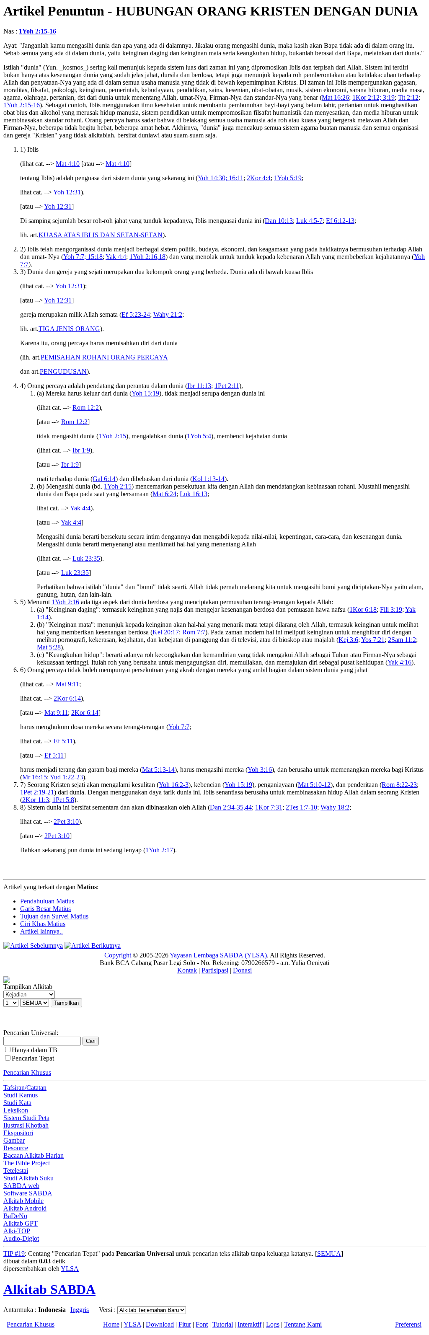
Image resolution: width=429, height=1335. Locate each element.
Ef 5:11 (63, 741)
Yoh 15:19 (145, 393)
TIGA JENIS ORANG (69, 328)
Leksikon (15, 1110)
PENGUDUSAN (63, 371)
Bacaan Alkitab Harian (33, 1155)
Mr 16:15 (34, 777)
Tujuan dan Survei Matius (54, 916)
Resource (15, 1147)
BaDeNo (15, 1215)
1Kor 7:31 (268, 807)
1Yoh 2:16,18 (147, 256)
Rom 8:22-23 (399, 784)
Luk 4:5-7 (309, 220)
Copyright (117, 955)
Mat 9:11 (67, 684)
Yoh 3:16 (260, 769)
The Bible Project (26, 1163)
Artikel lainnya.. (41, 931)
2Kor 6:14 (67, 698)
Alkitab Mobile (23, 1200)
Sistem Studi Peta (26, 1117)
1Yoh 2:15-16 (37, 31)
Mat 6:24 (164, 493)
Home (111, 1324)
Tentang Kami (303, 1324)
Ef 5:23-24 (135, 314)
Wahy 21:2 (167, 314)
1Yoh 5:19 (288, 177)
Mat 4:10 (68, 163)
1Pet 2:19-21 (37, 792)
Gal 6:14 (104, 478)
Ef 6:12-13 (340, 220)
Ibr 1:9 (81, 450)
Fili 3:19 (391, 609)
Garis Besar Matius (45, 908)
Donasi (242, 970)
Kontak (187, 970)
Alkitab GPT (20, 1223)
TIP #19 (14, 1253)
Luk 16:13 (193, 493)
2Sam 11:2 (402, 639)
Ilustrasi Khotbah (26, 1125)
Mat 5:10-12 (314, 784)
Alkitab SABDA (49, 1289)
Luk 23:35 (86, 558)
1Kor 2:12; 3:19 (373, 97)
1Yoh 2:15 (112, 436)
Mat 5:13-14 (158, 769)
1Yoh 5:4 (199, 436)
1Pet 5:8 (63, 799)
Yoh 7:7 (178, 726)
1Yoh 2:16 (65, 601)
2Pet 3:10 (66, 821)
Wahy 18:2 (334, 807)
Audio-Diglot (21, 1238)
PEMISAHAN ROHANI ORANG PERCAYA (104, 357)
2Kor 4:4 (259, 177)
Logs (272, 1324)
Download (160, 1324)
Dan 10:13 (279, 220)
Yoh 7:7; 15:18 (83, 256)
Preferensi (408, 1324)
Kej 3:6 (348, 639)
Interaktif (249, 1324)
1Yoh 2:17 (159, 850)
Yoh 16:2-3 (174, 784)
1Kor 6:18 (363, 609)
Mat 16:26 (335, 97)
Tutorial (222, 1324)
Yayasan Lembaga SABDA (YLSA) (218, 955)
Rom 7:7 (193, 632)
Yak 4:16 (399, 662)
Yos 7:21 (373, 639)
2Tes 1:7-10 (301, 807)
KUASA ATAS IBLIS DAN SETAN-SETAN (101, 234)
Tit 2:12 (408, 97)
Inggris (79, 1309)
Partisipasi (215, 970)
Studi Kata (17, 1102)
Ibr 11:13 (199, 385)
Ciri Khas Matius (42, 923)
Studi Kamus (20, 1095)
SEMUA (329, 1253)
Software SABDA (27, 1193)
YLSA (70, 1268)
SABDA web (21, 1185)
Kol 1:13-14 (208, 478)
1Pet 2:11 (226, 385)
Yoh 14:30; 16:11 (220, 177)
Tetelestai (15, 1170)
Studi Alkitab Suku (28, 1178)
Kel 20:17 (165, 632)
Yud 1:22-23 (66, 777)
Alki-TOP (16, 1230)
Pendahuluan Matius (47, 901)
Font (202, 1324)
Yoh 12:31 (67, 192)
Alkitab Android (25, 1208)
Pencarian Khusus (27, 1072)
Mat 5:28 (49, 647)
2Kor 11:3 (35, 799)
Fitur (184, 1324)
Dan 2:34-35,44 (231, 807)
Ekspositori (18, 1132)
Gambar (14, 1140)
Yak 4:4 (116, 256)
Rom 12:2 (85, 407)
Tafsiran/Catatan (25, 1087)
